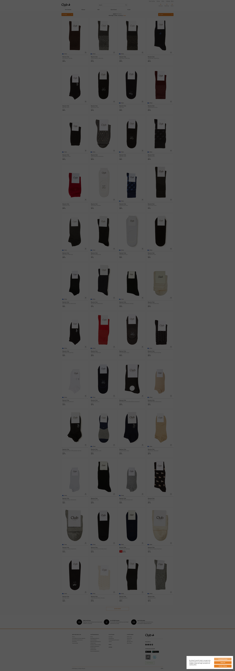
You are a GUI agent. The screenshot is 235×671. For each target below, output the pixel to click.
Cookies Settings (223, 666)
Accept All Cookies (222, 659)
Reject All (223, 662)
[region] (210, 662)
